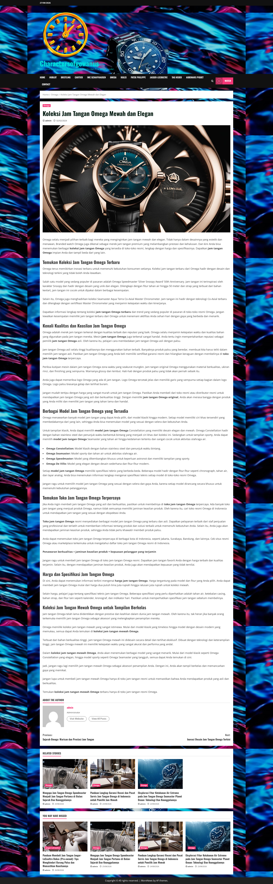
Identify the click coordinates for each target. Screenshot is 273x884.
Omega (113, 77)
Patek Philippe (138, 77)
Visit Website (77, 718)
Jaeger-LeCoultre (158, 77)
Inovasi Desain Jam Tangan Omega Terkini (208, 737)
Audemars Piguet (194, 77)
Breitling (66, 77)
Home (42, 77)
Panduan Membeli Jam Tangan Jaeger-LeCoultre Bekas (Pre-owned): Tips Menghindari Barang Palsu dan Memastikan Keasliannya (62, 860)
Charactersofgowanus (69, 63)
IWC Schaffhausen (96, 77)
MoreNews (147, 880)
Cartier (79, 77)
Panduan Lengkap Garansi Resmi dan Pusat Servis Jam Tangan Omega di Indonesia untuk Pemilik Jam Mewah (112, 796)
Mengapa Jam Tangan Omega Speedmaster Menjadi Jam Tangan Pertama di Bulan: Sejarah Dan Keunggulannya (64, 796)
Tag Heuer (177, 77)
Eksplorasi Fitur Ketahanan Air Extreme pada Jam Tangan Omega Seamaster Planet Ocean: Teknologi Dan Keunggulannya (160, 796)
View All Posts (99, 718)
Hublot (53, 77)
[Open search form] (212, 81)
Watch (228, 80)
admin (48, 120)
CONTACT (46, 84)
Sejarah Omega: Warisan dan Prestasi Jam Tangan (68, 737)
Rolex (124, 77)
